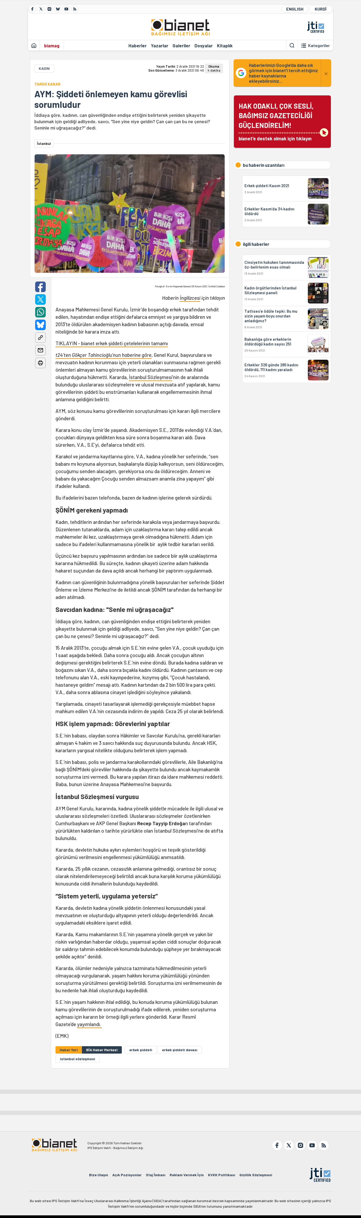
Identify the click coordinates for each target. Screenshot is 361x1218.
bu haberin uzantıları (263, 165)
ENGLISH (294, 8)
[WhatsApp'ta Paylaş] (40, 312)
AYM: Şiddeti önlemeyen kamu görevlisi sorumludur (110, 99)
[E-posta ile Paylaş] (40, 350)
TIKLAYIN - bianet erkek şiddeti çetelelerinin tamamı (111, 343)
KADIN (44, 68)
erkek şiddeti (140, 1050)
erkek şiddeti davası (179, 1050)
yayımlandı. (89, 1024)
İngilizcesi (190, 298)
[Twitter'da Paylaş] (40, 299)
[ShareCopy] (40, 337)
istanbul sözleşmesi (77, 1058)
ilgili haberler (256, 244)
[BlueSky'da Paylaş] (40, 325)
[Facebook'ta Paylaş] (40, 287)
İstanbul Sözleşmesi (150, 377)
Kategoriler (319, 45)
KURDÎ (320, 8)
